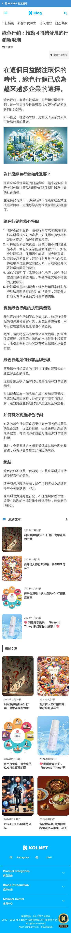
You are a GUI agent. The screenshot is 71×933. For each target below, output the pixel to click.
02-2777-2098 (41, 916)
